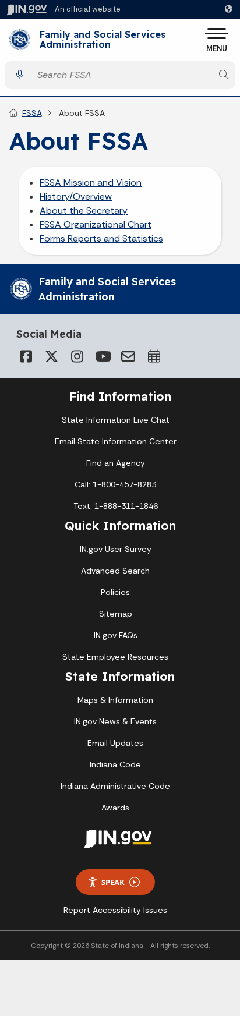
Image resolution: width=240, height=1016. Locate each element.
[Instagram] (77, 356)
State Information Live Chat (116, 420)
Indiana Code (115, 764)
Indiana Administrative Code (115, 786)
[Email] (128, 356)
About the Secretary (84, 210)
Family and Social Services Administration (102, 40)
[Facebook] (25, 356)
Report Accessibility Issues (115, 910)
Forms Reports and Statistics (101, 238)
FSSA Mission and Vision (91, 182)
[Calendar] (153, 356)
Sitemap (115, 613)
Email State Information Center (116, 441)
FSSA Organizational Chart (95, 224)
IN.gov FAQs (115, 635)
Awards (115, 807)
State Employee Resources (115, 657)
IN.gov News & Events (115, 721)
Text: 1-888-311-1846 (115, 506)
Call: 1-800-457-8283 (115, 484)
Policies (115, 592)
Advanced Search (115, 570)
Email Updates (115, 743)
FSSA (32, 113)
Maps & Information (115, 700)
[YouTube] (102, 356)
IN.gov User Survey (115, 549)
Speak (113, 882)
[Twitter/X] (51, 356)
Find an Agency (115, 463)
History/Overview (76, 196)
